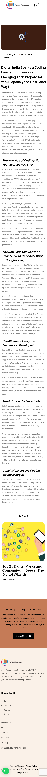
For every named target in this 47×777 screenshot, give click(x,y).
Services (5, 737)
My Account (6, 722)
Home (6, 701)
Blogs (3, 727)
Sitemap (4, 743)
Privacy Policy (31, 766)
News (6, 57)
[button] (5, 771)
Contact (7, 714)
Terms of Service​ (17, 766)
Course (6, 710)
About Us (7, 705)
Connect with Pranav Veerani (13, 748)
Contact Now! (21, 636)
